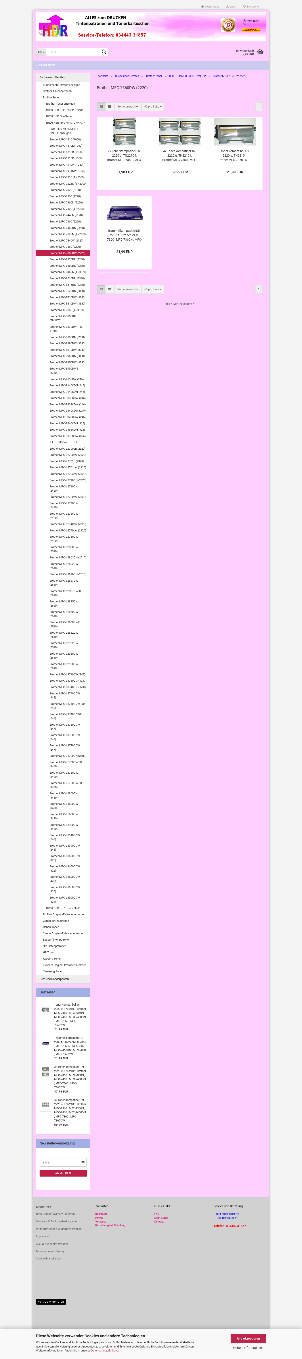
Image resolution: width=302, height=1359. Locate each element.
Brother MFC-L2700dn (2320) (68, 448)
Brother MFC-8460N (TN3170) (68, 272)
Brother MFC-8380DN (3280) (67, 265)
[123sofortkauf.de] (151, 26)
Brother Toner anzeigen (60, 103)
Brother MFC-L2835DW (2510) (64, 603)
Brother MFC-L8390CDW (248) (65, 847)
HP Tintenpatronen (54, 946)
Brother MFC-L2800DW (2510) (64, 549)
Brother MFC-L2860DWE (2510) (65, 624)
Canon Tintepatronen (56, 920)
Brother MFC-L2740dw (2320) (68, 530)
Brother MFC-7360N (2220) (66, 202)
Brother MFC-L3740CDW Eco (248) (67, 706)
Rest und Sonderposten (54, 979)
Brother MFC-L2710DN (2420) (68, 480)
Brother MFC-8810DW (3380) (68, 303)
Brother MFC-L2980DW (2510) (64, 666)
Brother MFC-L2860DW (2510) (64, 614)
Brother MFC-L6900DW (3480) (64, 816)
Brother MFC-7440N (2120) (66, 215)
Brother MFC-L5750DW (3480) (64, 774)
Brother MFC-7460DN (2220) (67, 228)
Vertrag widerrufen (51, 1301)
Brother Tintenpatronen (57, 91)
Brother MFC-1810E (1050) (66, 145)
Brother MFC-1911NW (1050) (68, 171)
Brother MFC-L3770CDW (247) (65, 747)
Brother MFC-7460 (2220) (65, 221)
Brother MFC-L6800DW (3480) (64, 795)
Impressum (43, 1236)
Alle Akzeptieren (248, 1338)
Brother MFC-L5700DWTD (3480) (66, 764)
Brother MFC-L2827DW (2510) (64, 583)
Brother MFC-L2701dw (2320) (68, 467)
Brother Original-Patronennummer (64, 914)
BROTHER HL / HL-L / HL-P (63, 908)
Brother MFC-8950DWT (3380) (64, 370)
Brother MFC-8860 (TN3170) (67, 310)
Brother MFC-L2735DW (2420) (64, 515)
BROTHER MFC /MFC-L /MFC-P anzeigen (64, 131)
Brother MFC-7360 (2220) (65, 196)
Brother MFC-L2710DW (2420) (64, 488)
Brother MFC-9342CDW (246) (68, 417)
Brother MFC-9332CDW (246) (68, 404)
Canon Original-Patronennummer (63, 933)
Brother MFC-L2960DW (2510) (64, 655)
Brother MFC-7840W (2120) (67, 240)
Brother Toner (51, 97)
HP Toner (48, 952)
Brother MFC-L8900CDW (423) (65, 899)
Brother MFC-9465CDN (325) (67, 429)
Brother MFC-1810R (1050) (66, 152)
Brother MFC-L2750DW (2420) (64, 538)
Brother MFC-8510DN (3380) (67, 278)
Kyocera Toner (52, 958)
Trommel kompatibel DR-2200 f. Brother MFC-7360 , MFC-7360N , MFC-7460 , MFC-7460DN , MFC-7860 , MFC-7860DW (124, 235)
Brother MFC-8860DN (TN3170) (63, 318)
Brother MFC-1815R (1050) (66, 158)
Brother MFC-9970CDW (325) (68, 436)
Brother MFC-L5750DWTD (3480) (66, 785)
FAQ (156, 1213)
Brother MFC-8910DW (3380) (68, 349)
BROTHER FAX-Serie (59, 116)
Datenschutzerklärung (105, 1350)
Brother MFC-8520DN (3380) (67, 291)
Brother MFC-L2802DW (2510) (64, 566)
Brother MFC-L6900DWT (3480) (65, 827)
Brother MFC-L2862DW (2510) (64, 634)
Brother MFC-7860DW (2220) (68, 253)
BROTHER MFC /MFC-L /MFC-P (65, 122)
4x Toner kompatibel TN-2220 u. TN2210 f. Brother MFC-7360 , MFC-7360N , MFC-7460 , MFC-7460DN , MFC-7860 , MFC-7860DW (179, 155)
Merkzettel (252, 6)
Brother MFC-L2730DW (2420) (64, 505)
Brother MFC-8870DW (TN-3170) (66, 329)
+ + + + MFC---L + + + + (63, 442)
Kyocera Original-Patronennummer (64, 965)
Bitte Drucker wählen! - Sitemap (55, 1213)
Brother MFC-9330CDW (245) (68, 398)
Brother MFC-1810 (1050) (65, 139)
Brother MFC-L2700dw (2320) (68, 454)
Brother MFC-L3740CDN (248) (68, 687)
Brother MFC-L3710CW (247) (67, 674)
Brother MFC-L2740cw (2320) (68, 524)
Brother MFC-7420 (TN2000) (67, 209)
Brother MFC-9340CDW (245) (68, 410)
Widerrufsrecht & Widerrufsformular (58, 1229)
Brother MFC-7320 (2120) (65, 190)
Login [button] (233, 6)
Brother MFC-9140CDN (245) (67, 385)
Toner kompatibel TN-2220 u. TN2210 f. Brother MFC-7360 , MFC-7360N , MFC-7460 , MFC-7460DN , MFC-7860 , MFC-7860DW (235, 155)
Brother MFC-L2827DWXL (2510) (66, 593)
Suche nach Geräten (52, 77)
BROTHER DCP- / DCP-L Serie (64, 110)
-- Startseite (45, 65)
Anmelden (63, 1173)
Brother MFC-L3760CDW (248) (65, 737)
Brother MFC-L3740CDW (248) (65, 695)
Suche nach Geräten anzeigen (61, 84)
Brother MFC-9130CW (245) (67, 379)
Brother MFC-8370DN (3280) (67, 259)
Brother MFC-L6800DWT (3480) (65, 806)
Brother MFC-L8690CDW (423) (65, 879)
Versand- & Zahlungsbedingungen (57, 1221)
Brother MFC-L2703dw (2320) (68, 473)
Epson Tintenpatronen (56, 939)
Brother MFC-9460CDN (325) (67, 423)
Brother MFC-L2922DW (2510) (64, 645)
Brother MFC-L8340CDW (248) (65, 837)
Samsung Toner (53, 971)
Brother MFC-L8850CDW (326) (65, 889)
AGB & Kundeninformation (52, 1244)
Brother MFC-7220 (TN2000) (67, 177)
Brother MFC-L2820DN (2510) (68, 574)
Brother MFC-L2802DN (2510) (68, 557)
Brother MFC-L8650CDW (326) (65, 868)
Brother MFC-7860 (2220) (65, 246)
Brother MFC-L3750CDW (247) (65, 726)
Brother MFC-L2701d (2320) (67, 461)
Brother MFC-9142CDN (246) (67, 391)
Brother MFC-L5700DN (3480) (68, 755)
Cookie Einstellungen (49, 1258)
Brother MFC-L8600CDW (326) (65, 858)
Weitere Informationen (248, 1347)
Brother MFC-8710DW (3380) (68, 297)
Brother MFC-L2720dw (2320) (68, 496)
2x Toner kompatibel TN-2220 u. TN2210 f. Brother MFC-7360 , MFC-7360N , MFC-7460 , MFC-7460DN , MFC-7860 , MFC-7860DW (124, 155)
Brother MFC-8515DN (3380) (67, 284)
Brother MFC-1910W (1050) (67, 164)
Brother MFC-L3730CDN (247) (68, 680)
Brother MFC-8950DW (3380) (68, 362)
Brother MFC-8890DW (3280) (68, 343)
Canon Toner (51, 927)
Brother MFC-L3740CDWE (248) (66, 716)
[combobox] (128, 106)
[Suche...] (104, 52)
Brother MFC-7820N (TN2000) (68, 234)
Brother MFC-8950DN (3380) (67, 356)
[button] (210, 6)
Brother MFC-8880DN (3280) (67, 337)
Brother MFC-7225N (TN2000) (68, 183)
